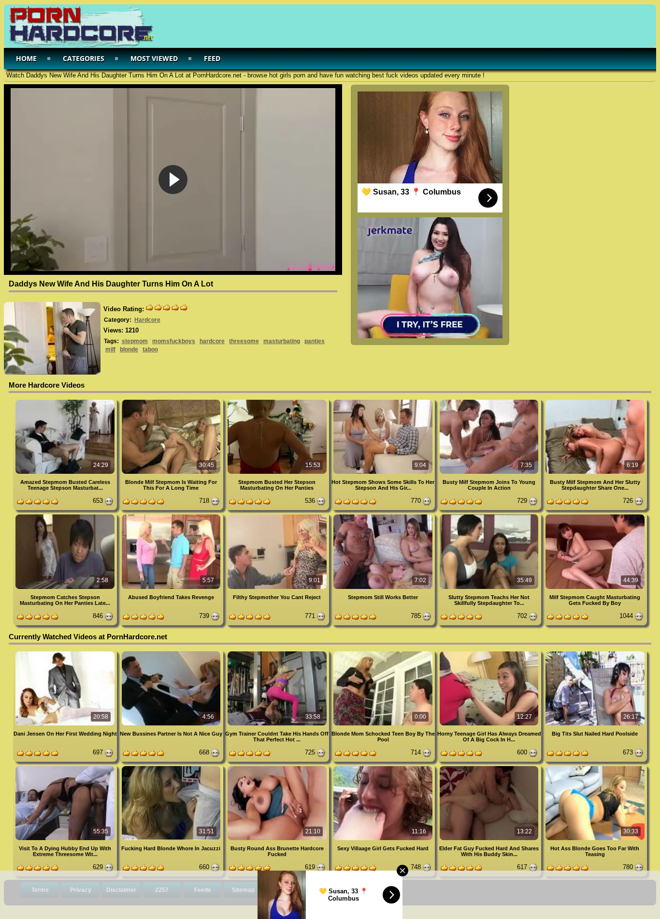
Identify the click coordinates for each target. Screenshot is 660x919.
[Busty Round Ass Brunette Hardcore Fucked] (278, 767)
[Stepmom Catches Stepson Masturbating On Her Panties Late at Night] (66, 516)
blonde (129, 349)
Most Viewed (154, 58)
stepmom (135, 341)
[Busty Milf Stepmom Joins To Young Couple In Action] (490, 401)
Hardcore (147, 319)
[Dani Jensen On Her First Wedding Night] (66, 653)
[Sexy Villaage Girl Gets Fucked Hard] (384, 767)
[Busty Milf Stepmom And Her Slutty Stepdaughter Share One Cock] (595, 401)
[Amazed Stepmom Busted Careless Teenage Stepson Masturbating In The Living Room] (66, 401)
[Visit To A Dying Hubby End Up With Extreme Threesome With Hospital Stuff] (66, 767)
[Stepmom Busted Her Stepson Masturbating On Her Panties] (278, 401)
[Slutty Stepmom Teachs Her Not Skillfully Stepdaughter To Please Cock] (490, 516)
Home (26, 58)
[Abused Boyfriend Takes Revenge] (172, 516)
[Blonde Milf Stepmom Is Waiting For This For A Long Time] (172, 401)
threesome (244, 341)
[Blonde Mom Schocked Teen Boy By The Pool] (384, 653)
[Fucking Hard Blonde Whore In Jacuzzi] (172, 767)
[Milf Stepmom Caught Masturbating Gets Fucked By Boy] (595, 516)
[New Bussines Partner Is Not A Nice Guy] (172, 653)
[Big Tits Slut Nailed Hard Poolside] (595, 653)
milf (110, 349)
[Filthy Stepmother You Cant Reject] (278, 516)
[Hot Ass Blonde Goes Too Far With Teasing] (595, 767)
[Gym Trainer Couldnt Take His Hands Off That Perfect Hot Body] (278, 653)
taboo (150, 349)
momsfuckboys (173, 341)
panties (314, 341)
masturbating (281, 341)
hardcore (212, 341)
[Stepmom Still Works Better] (384, 516)
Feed (212, 58)
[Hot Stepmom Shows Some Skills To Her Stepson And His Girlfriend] (384, 401)
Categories (83, 58)
